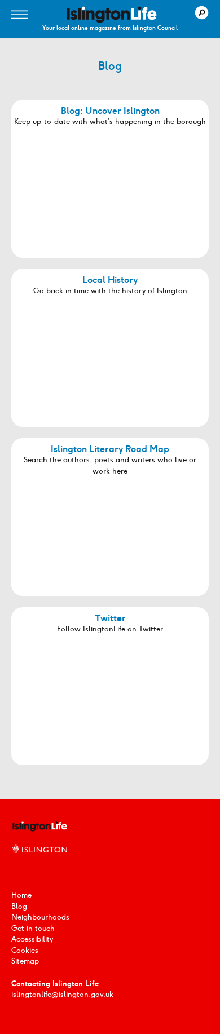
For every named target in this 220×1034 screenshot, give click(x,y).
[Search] (202, 13)
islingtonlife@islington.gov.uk (62, 994)
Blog (19, 906)
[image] (112, 14)
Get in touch (33, 928)
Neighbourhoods (40, 917)
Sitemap (25, 961)
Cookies (24, 950)
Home (21, 895)
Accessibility (32, 939)
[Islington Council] (39, 860)
